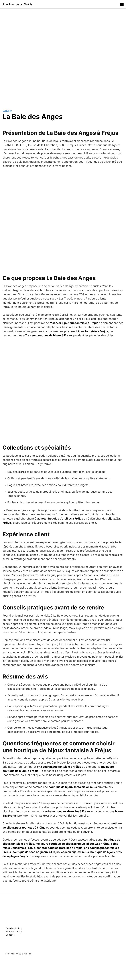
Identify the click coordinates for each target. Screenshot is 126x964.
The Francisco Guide (17, 4)
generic (7, 110)
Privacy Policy (14, 931)
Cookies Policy (14, 928)
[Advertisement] (63, 56)
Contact (10, 934)
